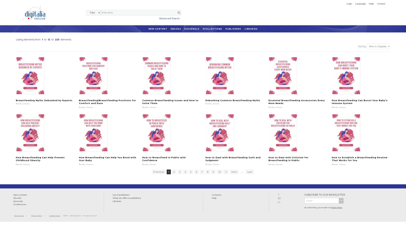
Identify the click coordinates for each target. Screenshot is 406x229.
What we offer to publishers (127, 198)
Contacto (217, 195)
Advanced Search (169, 18)
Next (234, 171)
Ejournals (191, 29)
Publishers (233, 29)
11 (226, 171)
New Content (158, 29)
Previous (158, 171)
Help (214, 198)
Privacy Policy (336, 207)
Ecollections (212, 29)
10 (219, 171)
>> (341, 200)
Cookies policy (54, 216)
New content (20, 195)
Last (249, 171)
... (242, 171)
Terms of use (19, 216)
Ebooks (176, 29)
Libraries (251, 29)
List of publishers (121, 195)
